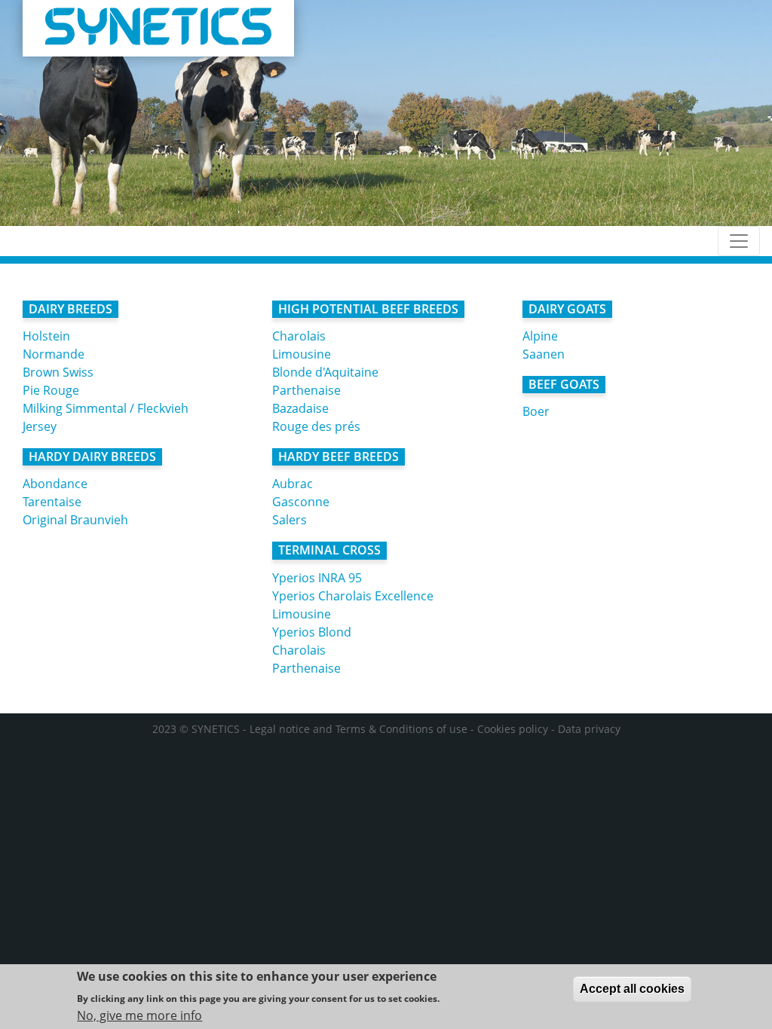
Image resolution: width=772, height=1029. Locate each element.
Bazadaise (300, 408)
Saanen (543, 354)
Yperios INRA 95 (317, 577)
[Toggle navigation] (739, 241)
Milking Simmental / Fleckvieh (105, 408)
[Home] (158, 28)
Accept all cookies (632, 988)
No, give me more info (139, 1015)
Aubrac (292, 483)
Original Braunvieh (75, 519)
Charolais (299, 336)
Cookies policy (512, 729)
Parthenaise (306, 390)
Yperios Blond (311, 632)
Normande (53, 354)
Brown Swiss (58, 372)
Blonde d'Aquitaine (325, 372)
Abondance (55, 483)
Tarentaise (52, 501)
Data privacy (589, 729)
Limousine (301, 354)
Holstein (46, 336)
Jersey (40, 426)
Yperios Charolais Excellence (352, 596)
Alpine (540, 336)
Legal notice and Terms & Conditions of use (358, 729)
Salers (289, 519)
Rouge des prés (316, 426)
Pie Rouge (51, 390)
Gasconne (300, 501)
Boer (536, 411)
